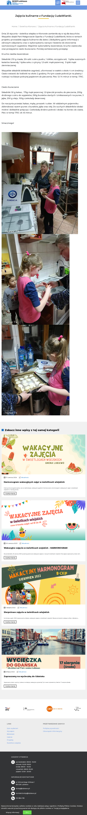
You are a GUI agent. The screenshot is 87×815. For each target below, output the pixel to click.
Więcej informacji (12, 812)
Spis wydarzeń (12, 728)
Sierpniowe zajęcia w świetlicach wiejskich (26, 612)
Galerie (9, 737)
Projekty (10, 740)
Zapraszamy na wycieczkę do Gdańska (24, 676)
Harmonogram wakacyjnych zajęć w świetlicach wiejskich (34, 482)
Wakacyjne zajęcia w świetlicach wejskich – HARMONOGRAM (35, 548)
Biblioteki (10, 734)
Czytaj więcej (10, 493)
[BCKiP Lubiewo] (17, 2)
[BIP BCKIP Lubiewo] (68, 3)
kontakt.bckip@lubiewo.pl (26, 793)
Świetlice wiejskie (14, 743)
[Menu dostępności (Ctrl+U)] (58, 2)
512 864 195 (20, 798)
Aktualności (25, 477)
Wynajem (10, 731)
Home (14, 27)
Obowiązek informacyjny (52, 731)
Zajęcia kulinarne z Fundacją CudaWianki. (56, 27)
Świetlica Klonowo (28, 27)
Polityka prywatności (51, 728)
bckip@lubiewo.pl (23, 788)
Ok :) (27, 812)
